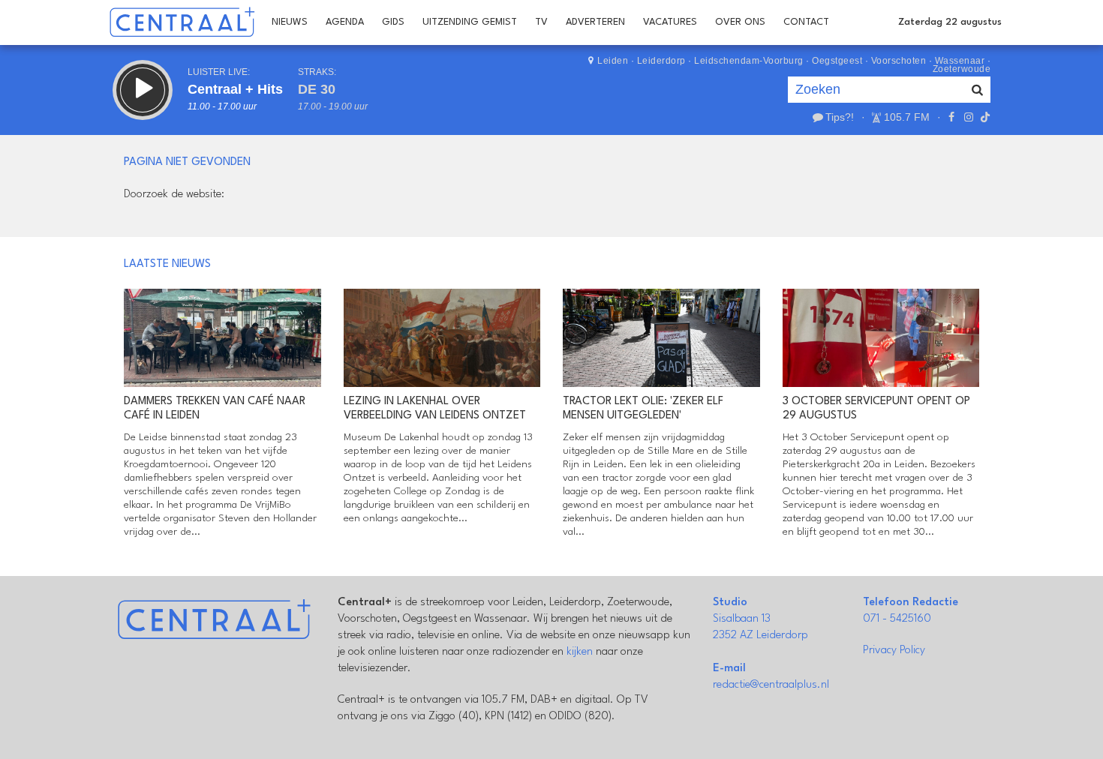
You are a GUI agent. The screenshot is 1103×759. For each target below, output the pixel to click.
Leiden (612, 61)
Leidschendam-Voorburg (749, 61)
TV (541, 22)
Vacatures (670, 22)
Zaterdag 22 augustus (950, 22)
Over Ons (740, 22)
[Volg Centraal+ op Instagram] (968, 117)
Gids (393, 22)
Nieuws (290, 22)
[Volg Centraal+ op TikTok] (984, 117)
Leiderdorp (661, 61)
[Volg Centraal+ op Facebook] (951, 117)
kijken (580, 652)
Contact (806, 22)
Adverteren (595, 22)
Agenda (345, 22)
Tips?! (839, 117)
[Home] (182, 22)
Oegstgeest (837, 61)
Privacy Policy (894, 650)
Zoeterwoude (962, 69)
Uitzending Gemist (469, 22)
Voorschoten (899, 61)
